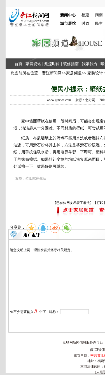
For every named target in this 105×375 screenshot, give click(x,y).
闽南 (99, 15)
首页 (18, 64)
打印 (100, 203)
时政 (85, 23)
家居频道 (74, 73)
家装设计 (95, 73)
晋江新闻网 (52, 73)
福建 (85, 15)
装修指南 (71, 64)
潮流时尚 (52, 64)
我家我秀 (89, 64)
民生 (99, 23)
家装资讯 (33, 64)
